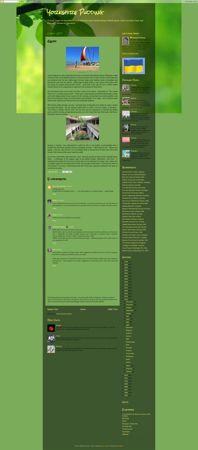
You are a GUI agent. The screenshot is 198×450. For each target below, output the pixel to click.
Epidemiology (130, 342)
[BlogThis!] (65, 172)
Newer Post (52, 309)
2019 (126, 282)
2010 (126, 381)
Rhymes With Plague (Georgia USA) (134, 229)
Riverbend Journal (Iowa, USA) (132, 232)
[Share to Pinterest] (71, 172)
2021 (126, 276)
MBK (127, 339)
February (129, 368)
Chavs (58, 336)
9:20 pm (59, 249)
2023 (126, 270)
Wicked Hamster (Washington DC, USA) (135, 250)
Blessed (133, 98)
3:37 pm (60, 215)
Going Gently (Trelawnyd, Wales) (133, 193)
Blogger (120, 446)
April (128, 325)
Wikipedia (125, 434)
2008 (126, 387)
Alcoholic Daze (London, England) (133, 172)
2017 (126, 288)
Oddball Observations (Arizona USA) (134, 224)
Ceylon (128, 362)
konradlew (105, 446)
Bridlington (134, 151)
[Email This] (63, 172)
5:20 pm (71, 227)
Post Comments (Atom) (64, 314)
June (128, 319)
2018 (126, 285)
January (129, 371)
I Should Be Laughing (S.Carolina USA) (135, 203)
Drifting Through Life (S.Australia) (133, 180)
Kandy (128, 359)
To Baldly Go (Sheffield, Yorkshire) (133, 245)
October (129, 307)
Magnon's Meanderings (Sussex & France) (136, 208)
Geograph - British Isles (130, 424)
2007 (126, 389)
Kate (54, 249)
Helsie (54, 200)
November (129, 304)
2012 (126, 375)
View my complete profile (130, 53)
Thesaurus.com (127, 429)
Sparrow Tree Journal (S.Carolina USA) (135, 240)
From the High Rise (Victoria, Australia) (135, 190)
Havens (128, 336)
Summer (133, 138)
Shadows (129, 330)
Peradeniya (129, 356)
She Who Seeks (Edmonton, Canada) (134, 237)
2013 (126, 299)
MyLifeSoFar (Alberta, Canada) (132, 214)
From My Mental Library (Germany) (133, 187)
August (128, 313)
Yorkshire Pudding (75, 12)
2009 (126, 384)
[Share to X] (67, 172)
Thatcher (129, 350)
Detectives (129, 327)
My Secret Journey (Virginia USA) (133, 211)
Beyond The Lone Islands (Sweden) (134, 174)
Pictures (133, 124)
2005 (126, 395)
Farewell (128, 348)
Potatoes (134, 85)
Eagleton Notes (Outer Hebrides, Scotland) (136, 182)
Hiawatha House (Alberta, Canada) (133, 198)
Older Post (113, 309)
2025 (126, 264)
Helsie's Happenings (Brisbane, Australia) (135, 195)
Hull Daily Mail (126, 426)
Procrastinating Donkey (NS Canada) (134, 227)
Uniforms (129, 333)
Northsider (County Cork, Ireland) (133, 222)
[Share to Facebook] (69, 172)
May (127, 322)
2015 (126, 293)
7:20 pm (69, 186)
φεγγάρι (58, 325)
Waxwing (59, 346)
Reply (54, 194)
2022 (126, 273)
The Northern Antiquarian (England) (134, 243)
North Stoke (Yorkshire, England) (133, 219)
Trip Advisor (126, 431)
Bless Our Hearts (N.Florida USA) (133, 177)
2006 (126, 392)
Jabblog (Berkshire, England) (131, 206)
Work (127, 345)
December (129, 302)
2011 (126, 378)
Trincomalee (130, 353)
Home (83, 309)
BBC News (125, 418)
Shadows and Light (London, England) (134, 235)
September (130, 310)
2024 (126, 267)
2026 (126, 261)
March (128, 366)
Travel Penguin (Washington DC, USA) (134, 248)
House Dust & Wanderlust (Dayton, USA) (135, 201)
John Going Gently (59, 186)
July (127, 316)
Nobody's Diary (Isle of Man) (131, 216)
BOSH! (124, 421)
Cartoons (134, 111)
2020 (126, 279)
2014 (126, 296)
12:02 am (60, 200)
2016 (126, 290)
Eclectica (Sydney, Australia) (131, 185)
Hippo (54, 215)
